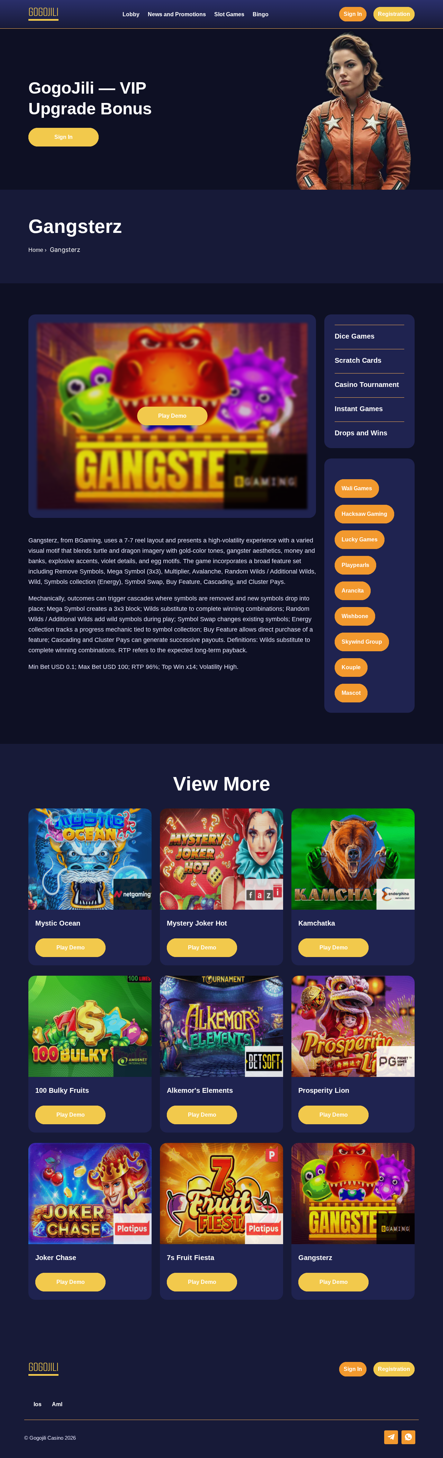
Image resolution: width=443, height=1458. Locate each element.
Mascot (351, 693)
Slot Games (229, 14)
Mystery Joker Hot (197, 923)
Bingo (261, 14)
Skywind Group (362, 642)
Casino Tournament (367, 384)
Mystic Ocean (57, 923)
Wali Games (357, 488)
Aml (57, 1404)
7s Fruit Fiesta (190, 1257)
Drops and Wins (361, 433)
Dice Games (354, 336)
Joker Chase (55, 1257)
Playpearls (355, 565)
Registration (394, 14)
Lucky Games (360, 539)
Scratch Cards (358, 360)
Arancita (353, 591)
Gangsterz (315, 1257)
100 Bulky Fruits (62, 1090)
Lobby (131, 14)
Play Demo (172, 416)
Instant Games (359, 409)
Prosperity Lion (323, 1090)
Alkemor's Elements (200, 1090)
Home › (37, 250)
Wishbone (355, 616)
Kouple (351, 667)
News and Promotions (177, 14)
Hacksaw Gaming (364, 514)
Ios (38, 1404)
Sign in (353, 14)
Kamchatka (316, 923)
